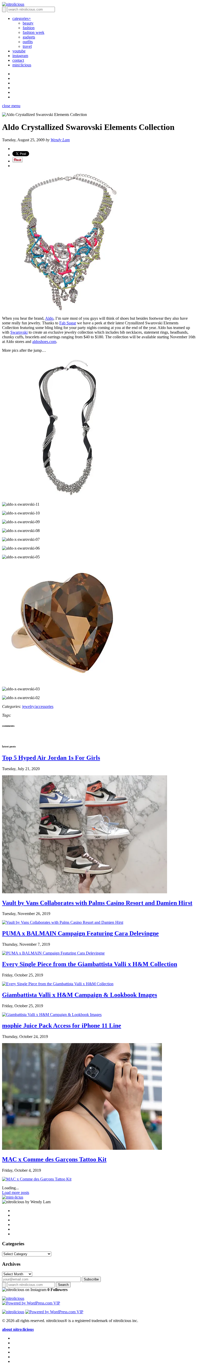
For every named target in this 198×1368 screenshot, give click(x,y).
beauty (28, 23)
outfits (28, 42)
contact (18, 60)
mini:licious (21, 65)
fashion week (33, 32)
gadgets (29, 37)
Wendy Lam (60, 140)
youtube (19, 51)
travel (27, 46)
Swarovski (19, 332)
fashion (29, 28)
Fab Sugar (67, 323)
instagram (20, 55)
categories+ (21, 18)
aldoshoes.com (44, 341)
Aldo (49, 318)
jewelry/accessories (37, 706)
